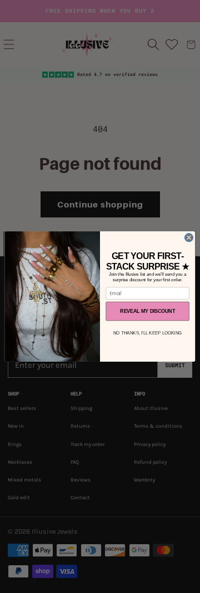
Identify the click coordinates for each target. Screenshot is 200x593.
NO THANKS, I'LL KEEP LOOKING (147, 333)
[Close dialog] (188, 238)
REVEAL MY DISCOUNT (147, 311)
